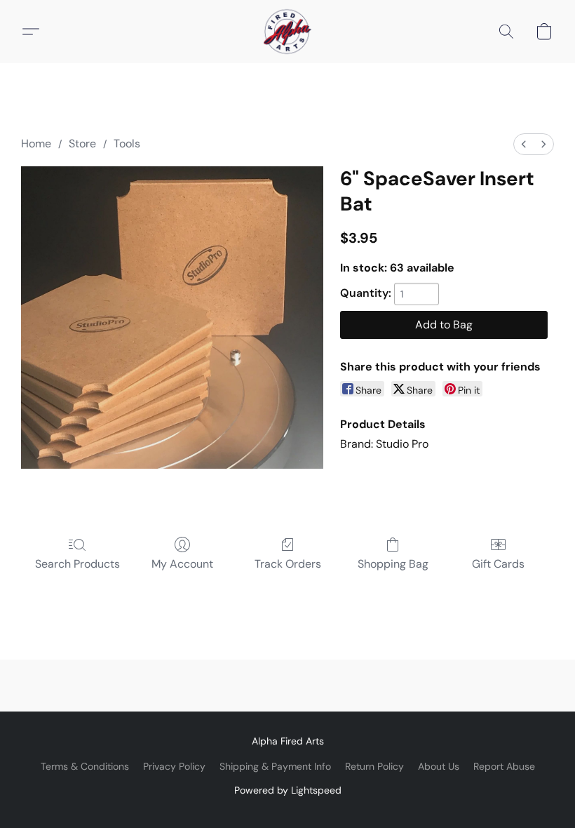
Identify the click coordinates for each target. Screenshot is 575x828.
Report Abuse (504, 766)
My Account (182, 563)
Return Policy (374, 766)
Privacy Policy (174, 766)
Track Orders (288, 563)
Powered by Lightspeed (287, 790)
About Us (438, 766)
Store (82, 143)
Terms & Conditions (85, 766)
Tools (127, 143)
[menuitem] (524, 144)
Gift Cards (498, 563)
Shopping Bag (393, 563)
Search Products (77, 563)
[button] (287, 31)
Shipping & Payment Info (275, 766)
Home (36, 143)
